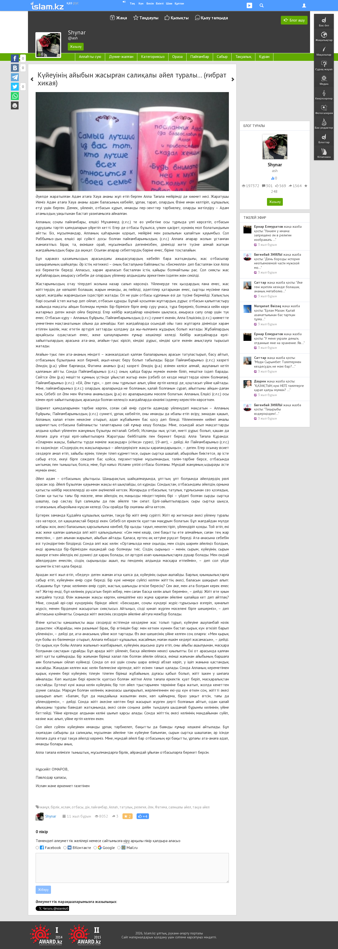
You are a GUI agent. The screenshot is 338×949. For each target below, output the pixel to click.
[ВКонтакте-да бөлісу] (15, 68)
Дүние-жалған (121, 56)
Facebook (53, 847)
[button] (143, 816)
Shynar (50, 816)
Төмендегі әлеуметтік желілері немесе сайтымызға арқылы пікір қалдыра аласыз (108, 840)
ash (275, 170)
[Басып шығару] (15, 105)
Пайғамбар (199, 56)
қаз (69, 2)
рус (76, 2)
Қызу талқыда (214, 18)
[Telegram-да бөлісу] (15, 77)
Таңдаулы (148, 18)
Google (109, 847)
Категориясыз (153, 56)
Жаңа (121, 18)
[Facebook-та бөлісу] (15, 58)
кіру (126, 840)
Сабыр (222, 56)
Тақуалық (243, 56)
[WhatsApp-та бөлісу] (15, 96)
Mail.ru (132, 847)
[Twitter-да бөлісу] (15, 87)
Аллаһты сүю (90, 56)
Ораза (177, 56)
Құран (264, 56)
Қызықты (180, 18)
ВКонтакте (81, 847)
